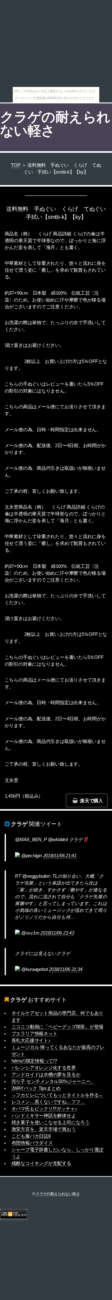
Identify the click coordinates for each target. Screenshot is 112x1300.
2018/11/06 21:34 (65, 969)
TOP (15, 165)
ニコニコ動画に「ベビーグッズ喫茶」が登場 (58, 1026)
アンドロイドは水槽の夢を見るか (46, 1074)
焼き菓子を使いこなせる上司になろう (51, 1122)
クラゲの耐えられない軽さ (55, 123)
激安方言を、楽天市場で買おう (44, 1129)
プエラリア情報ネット (35, 1033)
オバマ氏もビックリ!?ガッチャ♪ (44, 1108)
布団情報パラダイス (32, 1142)
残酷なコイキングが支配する (41, 1163)
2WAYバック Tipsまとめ (36, 1088)
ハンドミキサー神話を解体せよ (44, 1115)
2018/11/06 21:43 (57, 933)
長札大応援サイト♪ (31, 1040)
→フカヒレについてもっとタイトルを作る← (58, 1095)
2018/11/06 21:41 (60, 855)
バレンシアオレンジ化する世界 (44, 1067)
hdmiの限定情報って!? (34, 1060)
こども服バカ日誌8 (31, 1136)
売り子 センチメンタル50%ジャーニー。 (53, 1081)
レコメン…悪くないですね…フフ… (48, 1101)
